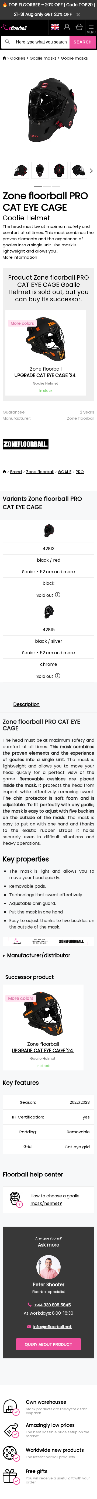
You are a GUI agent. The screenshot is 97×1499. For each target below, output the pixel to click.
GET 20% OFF (58, 14)
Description (26, 704)
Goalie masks (43, 58)
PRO (80, 471)
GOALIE (64, 471)
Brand (16, 471)
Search (83, 42)
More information (20, 257)
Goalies (17, 58)
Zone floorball (80, 418)
